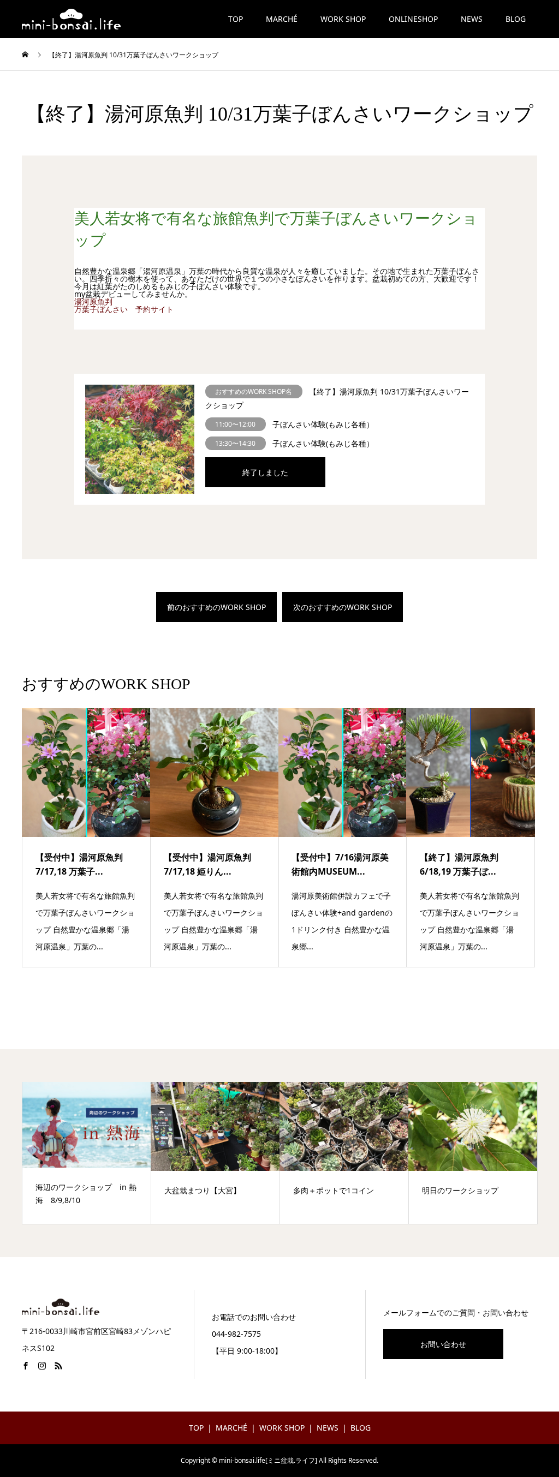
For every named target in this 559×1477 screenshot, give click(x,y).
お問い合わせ (443, 1344)
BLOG (516, 19)
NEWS (472, 19)
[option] (86, 1153)
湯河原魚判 (93, 301)
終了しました (265, 472)
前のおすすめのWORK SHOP (216, 607)
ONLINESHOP (413, 19)
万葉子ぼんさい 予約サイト (124, 309)
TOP (235, 19)
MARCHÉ (282, 19)
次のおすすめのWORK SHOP (342, 607)
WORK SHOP (343, 19)
